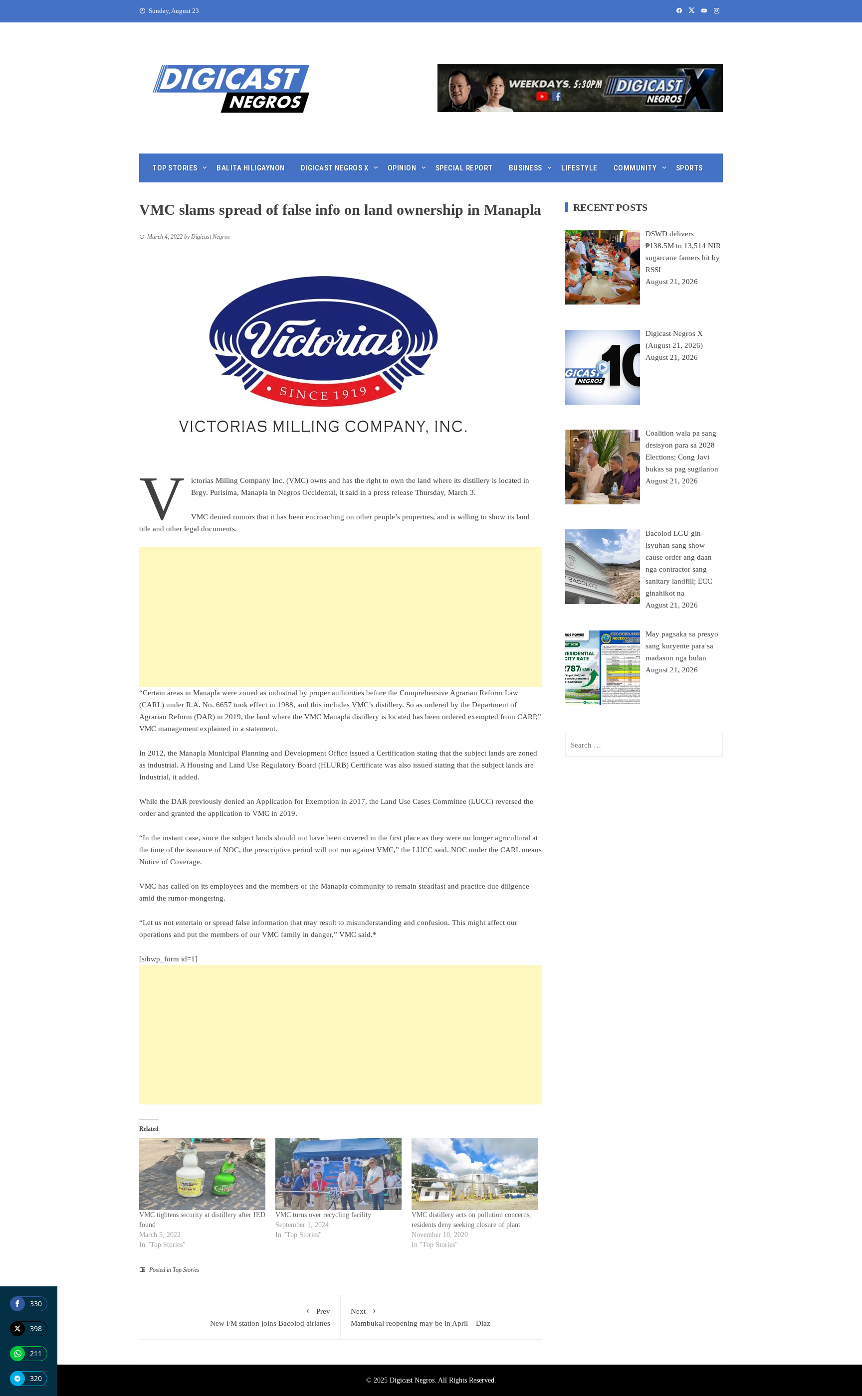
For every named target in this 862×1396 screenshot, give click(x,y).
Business (525, 167)
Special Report (464, 167)
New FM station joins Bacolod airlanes (270, 1317)
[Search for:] (644, 745)
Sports (689, 167)
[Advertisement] (340, 617)
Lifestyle (579, 167)
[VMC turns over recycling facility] (338, 1174)
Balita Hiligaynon (250, 167)
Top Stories (175, 167)
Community (635, 167)
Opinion (402, 167)
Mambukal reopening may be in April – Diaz (420, 1317)
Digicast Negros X (335, 167)
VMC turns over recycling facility (323, 1215)
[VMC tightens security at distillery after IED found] (202, 1174)
